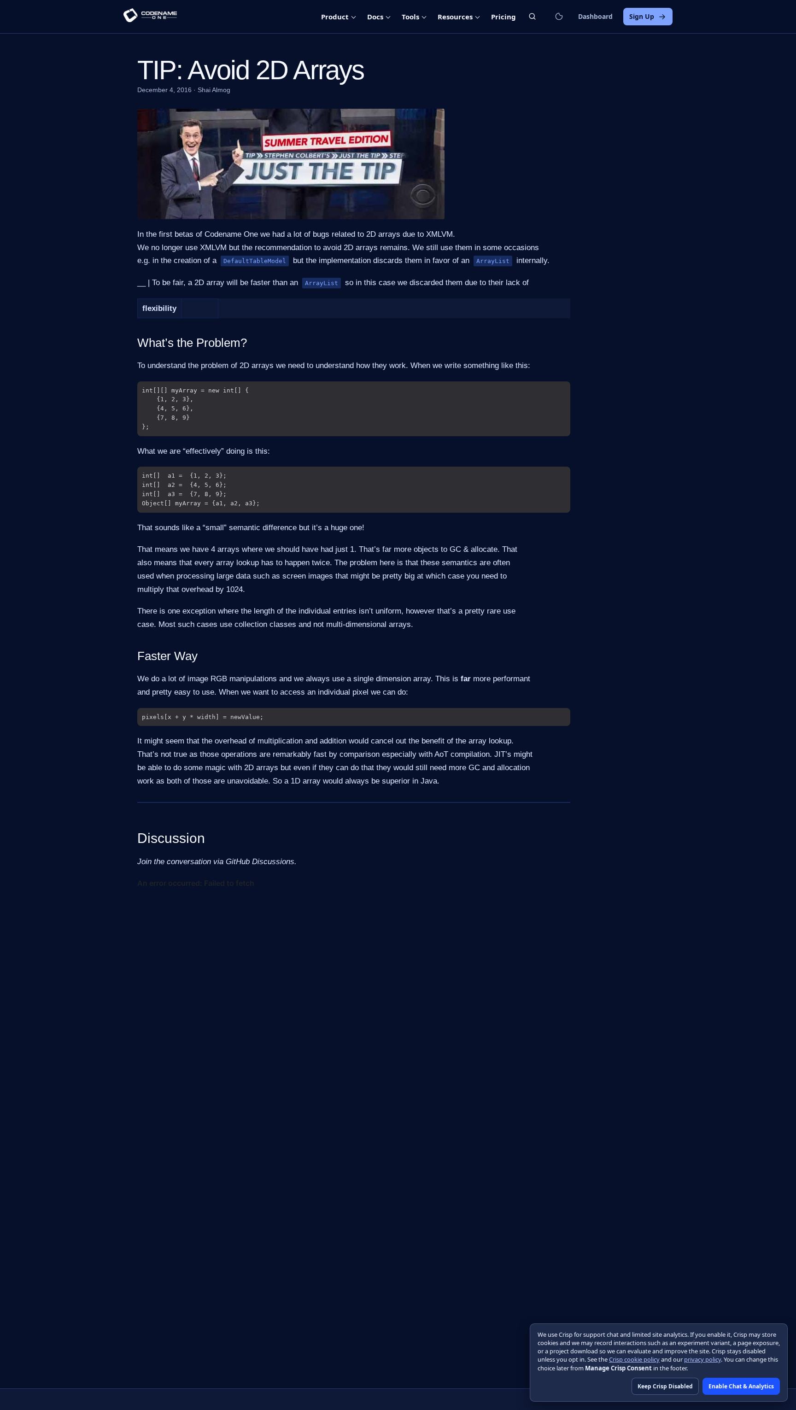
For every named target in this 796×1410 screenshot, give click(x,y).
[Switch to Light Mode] (559, 16)
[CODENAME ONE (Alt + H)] (150, 16)
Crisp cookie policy (634, 1359)
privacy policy (702, 1359)
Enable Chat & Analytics (741, 1386)
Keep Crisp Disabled (665, 1386)
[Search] (532, 16)
